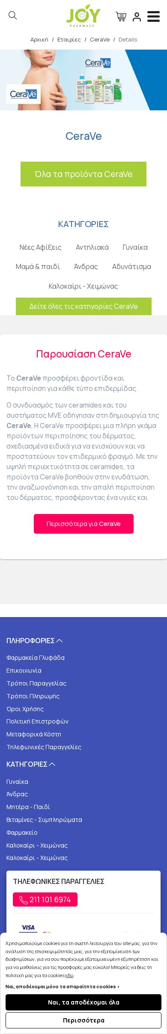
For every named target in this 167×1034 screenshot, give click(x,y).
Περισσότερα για (84, 523)
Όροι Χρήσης (25, 709)
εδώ (69, 975)
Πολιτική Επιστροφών (37, 721)
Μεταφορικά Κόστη (33, 734)
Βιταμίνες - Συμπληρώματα (44, 819)
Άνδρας (86, 266)
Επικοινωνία (24, 670)
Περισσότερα (83, 1020)
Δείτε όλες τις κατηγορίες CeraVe (84, 306)
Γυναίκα (135, 247)
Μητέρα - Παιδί (28, 807)
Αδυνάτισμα (131, 266)
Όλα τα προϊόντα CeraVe (83, 174)
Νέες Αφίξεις (41, 247)
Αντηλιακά (92, 247)
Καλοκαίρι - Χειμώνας (83, 286)
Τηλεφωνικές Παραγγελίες (43, 747)
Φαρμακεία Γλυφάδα (35, 657)
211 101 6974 (49, 899)
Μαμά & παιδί (38, 266)
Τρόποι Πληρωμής (33, 696)
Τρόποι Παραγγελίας (36, 683)
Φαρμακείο (22, 832)
